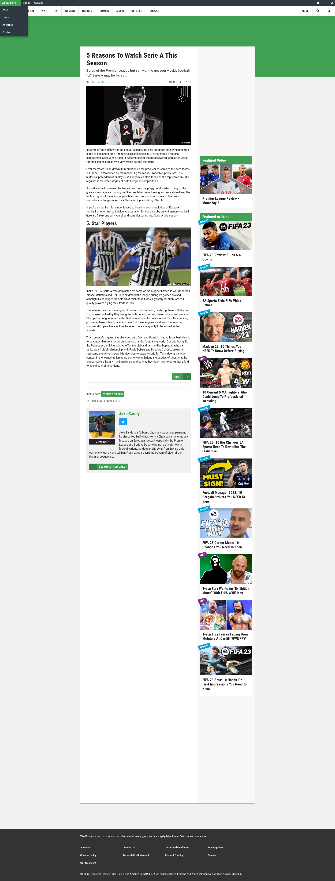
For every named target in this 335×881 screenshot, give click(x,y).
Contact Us (129, 847)
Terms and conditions (177, 847)
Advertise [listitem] (7, 24)
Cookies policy (88, 855)
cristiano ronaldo (113, 394)
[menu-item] (31, 11)
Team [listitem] (5, 17)
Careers (211, 855)
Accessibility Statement (136, 855)
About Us (85, 847)
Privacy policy (215, 847)
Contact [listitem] (7, 32)
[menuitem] (10, 3)
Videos (26, 2)
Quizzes (38, 2)
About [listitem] (5, 9)
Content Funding (174, 855)
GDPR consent (88, 862)
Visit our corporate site (193, 836)
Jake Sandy (97, 82)
